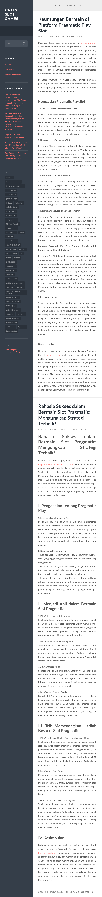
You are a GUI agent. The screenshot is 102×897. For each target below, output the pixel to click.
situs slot (22, 249)
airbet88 (9, 178)
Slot (21, 253)
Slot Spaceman (11, 323)
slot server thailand (13, 75)
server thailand (11, 241)
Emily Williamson (65, 36)
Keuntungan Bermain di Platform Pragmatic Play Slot (64, 24)
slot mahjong (10, 306)
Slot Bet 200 (10, 266)
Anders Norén (83, 892)
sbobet (21, 232)
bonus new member (13, 182)
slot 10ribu (9, 69)
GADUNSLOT (11, 194)
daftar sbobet (11, 190)
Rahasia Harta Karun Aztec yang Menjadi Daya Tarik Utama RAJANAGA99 (16, 145)
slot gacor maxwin (12, 301)
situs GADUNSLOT (13, 245)
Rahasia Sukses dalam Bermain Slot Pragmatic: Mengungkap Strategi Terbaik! (64, 414)
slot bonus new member (14, 283)
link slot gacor (11, 211)
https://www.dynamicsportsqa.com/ (56, 464)
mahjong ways (11, 220)
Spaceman (22, 327)
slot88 (8, 258)
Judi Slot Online (11, 207)
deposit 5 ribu (53, 355)
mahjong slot (10, 216)
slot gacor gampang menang (13, 292)
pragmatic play (88, 42)
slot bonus (9, 275)
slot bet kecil (10, 270)
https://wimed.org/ (13, 352)
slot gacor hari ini (12, 297)
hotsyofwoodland (46, 852)
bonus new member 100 (15, 186)
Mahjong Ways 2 (12, 224)
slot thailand (10, 327)
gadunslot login (11, 199)
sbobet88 (9, 237)
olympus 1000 (11, 228)
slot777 (17, 258)
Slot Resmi (21, 314)
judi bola (9, 203)
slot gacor (20, 287)
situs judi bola (11, 249)
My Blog (8, 64)
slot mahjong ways (12, 310)
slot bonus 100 (11, 279)
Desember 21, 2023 (47, 429)
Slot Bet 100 (10, 262)
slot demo (9, 287)
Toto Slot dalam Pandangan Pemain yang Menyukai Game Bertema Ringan (16, 155)
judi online (19, 203)
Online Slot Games (12, 14)
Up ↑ (94, 892)
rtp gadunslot (11, 232)
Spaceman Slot (11, 331)
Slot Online (10, 314)
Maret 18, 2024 (45, 36)
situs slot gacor (11, 253)
